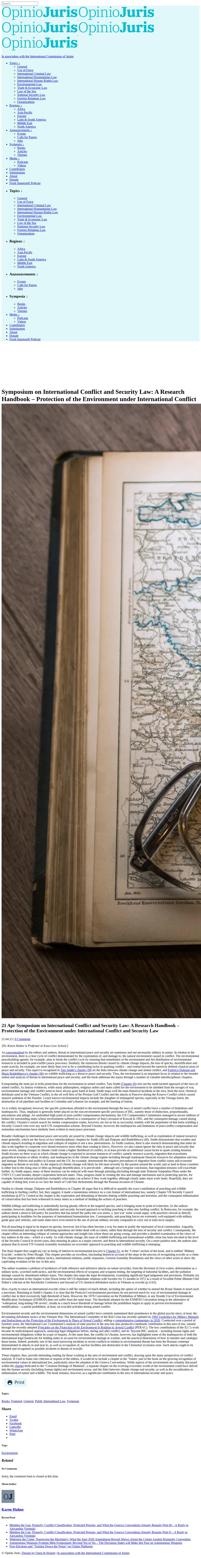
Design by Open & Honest (38, 1553)
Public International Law (50, 1401)
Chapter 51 (113, 1251)
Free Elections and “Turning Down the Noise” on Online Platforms (51, 1546)
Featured (16, 1401)
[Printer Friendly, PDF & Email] (15, 1386)
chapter (19, 1366)
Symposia (73, 1401)
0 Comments (22, 1039)
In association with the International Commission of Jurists (38, 56)
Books (6, 1401)
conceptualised (15, 1052)
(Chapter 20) (129, 1083)
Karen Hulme (13, 1509)
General (28, 1401)
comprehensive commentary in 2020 (137, 1320)
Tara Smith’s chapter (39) (76, 1070)
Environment (10, 1453)
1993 (100, 1318)
